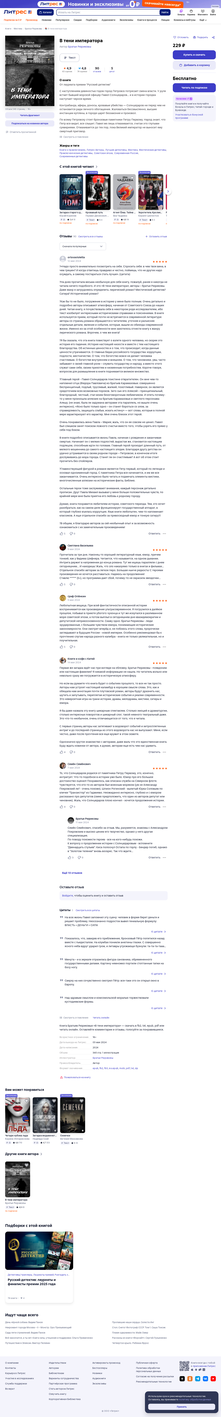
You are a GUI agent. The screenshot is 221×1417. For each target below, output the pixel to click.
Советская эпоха (103, 153)
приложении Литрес (204, 1366)
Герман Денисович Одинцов (98, 215)
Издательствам (57, 1362)
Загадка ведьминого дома (45, 1135)
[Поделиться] (214, 37)
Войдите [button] (67, 895)
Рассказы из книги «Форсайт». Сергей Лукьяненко (139, 1337)
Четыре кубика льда (16, 1135)
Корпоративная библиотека (65, 1399)
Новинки (46, 19)
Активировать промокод (106, 1362)
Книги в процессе (147, 19)
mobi (122, 1068)
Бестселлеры (99, 1368)
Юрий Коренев (68, 215)
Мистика (133, 149)
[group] (114, 259)
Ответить (154, 533)
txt (132, 1068)
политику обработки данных (195, 1399)
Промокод (32, 19)
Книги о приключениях (72, 149)
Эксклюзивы (126, 19)
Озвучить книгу (57, 1394)
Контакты (10, 1368)
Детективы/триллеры (20, 1274)
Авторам (54, 1368)
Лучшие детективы (116, 149)
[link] (109, 257)
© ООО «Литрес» (110, 1411)
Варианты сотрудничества (64, 1378)
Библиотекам (56, 1373)
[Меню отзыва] (164, 533)
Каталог (47, 12)
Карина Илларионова (17, 1138)
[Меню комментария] (164, 857)
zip (136, 1068)
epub (95, 1068)
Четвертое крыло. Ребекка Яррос (130, 1343)
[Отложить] (79, 178)
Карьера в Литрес (15, 1373)
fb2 (101, 1068)
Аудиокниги (108, 19)
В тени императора (16, 1199)
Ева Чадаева (120, 215)
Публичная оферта (147, 1362)
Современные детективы (74, 156)
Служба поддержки (16, 1383)
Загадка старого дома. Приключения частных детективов (71, 212)
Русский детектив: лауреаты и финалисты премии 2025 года (32, 1282)
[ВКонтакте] (205, 1378)
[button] (29, 115)
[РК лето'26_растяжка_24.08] (110, 4)
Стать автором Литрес (61, 1388)
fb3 (106, 1068)
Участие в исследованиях (19, 1378)
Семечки (65, 1135)
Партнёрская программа (63, 1383)
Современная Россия (126, 153)
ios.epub (113, 1068)
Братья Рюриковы (103, 1057)
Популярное (62, 19)
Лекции (165, 19)
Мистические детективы (152, 149)
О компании (12, 1362)
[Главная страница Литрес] (18, 12)
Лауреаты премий (43, 1274)
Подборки (91, 19)
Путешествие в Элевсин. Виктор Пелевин (27, 1343)
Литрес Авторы (95, 149)
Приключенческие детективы (76, 153)
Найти (164, 12)
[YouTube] (213, 1378)
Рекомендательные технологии (154, 1381)
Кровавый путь (94, 212)
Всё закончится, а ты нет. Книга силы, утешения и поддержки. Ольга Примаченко (49, 1337)
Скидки (78, 19)
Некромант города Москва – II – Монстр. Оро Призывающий (38, 1327)
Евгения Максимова (71, 1138)
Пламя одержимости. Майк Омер (130, 1332)
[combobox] (108, 12)
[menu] (83, 246)
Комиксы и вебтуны (184, 19)
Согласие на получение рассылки (155, 1376)
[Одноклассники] (190, 1378)
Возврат (10, 1388)
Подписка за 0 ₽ (13, 19)
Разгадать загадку (65, 1274)
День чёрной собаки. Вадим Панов (24, 1322)
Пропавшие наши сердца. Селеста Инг (133, 1322)
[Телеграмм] (197, 1378)
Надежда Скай (41, 1138)
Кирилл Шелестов (148, 215)
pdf (128, 1068)
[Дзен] (182, 1378)
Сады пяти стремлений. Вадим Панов (25, 1332)
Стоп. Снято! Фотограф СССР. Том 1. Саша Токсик (139, 1327)
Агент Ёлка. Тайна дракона (124, 212)
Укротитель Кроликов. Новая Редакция (150, 212)
